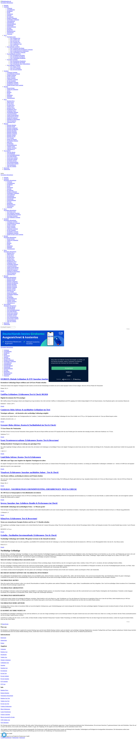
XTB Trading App (5, 720)
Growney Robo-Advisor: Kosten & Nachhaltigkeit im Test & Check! (28, 425)
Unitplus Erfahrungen (6, 706)
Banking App (4, 652)
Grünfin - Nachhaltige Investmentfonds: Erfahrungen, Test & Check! (29, 535)
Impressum (6, 323)
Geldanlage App (5, 662)
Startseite (6, 177)
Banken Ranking (5, 693)
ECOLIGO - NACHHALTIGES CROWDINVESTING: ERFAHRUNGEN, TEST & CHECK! (39, 489)
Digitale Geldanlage (6, 660)
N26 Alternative (5, 722)
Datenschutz (7, 324)
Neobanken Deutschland (7, 695)
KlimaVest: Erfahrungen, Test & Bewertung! (19, 518)
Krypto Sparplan (5, 678)
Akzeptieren (69, 368)
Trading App (4, 657)
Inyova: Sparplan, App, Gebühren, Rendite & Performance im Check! (29, 503)
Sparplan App (4, 668)
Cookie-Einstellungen (6, 737)
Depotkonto (4, 654)
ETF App (3, 684)
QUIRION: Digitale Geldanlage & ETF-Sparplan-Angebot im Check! (29, 379)
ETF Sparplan (4, 681)
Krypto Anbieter (5, 676)
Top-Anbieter (7, 304)
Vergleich (6, 219)
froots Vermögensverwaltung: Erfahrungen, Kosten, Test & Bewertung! (30, 440)
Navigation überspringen (7, 2)
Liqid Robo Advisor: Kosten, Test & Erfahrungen (21, 457)
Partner (2, 643)
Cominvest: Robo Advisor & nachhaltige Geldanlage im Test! (25, 410)
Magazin (6, 276)
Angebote (6, 179)
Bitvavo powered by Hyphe (8, 717)
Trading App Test (5, 701)
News (5, 250)
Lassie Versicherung (6, 711)
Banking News (4, 690)
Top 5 (5, 209)
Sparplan (3, 665)
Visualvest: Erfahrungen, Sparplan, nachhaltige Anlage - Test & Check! (30, 472)
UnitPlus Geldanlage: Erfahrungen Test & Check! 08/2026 (24, 394)
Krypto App (4, 673)
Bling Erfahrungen (5, 709)
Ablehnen (69, 372)
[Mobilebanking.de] (6, 1)
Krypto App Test (5, 703)
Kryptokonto (4, 670)
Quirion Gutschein (5, 714)
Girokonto (3, 649)
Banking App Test (5, 698)
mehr (69, 375)
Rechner (6, 236)
